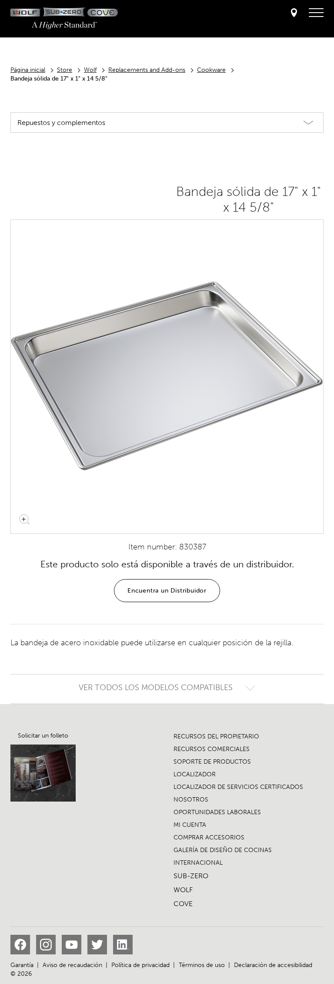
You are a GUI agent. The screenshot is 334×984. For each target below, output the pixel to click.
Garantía (21, 965)
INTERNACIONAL (198, 862)
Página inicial (27, 70)
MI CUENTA (190, 825)
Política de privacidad (140, 965)
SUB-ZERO (191, 876)
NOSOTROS (191, 799)
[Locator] (294, 13)
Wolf (90, 70)
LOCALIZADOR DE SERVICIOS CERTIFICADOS (238, 787)
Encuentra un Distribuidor (167, 590)
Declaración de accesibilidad (273, 965)
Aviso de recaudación (72, 965)
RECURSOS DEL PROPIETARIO (216, 736)
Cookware (211, 70)
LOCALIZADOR (195, 774)
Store (64, 70)
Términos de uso (202, 965)
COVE (183, 904)
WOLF (183, 890)
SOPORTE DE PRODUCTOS (212, 761)
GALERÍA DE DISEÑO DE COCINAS (223, 850)
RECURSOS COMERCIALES (212, 749)
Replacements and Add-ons (146, 70)
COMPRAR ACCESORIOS (209, 837)
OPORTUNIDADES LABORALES (217, 812)
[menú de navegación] (316, 13)
